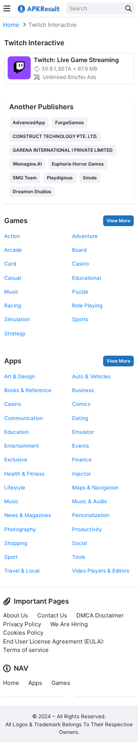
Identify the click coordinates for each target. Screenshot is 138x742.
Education (16, 432)
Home (11, 24)
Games (16, 221)
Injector (81, 474)
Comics (81, 404)
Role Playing (87, 305)
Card (10, 264)
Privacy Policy (22, 624)
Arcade (13, 250)
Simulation (17, 319)
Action (12, 236)
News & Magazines (27, 515)
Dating (80, 418)
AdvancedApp (29, 122)
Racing (12, 305)
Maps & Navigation (95, 487)
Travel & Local (21, 571)
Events (80, 446)
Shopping (15, 543)
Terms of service (26, 649)
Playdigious (60, 178)
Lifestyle (14, 487)
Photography (20, 529)
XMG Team (25, 178)
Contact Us (52, 615)
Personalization (91, 515)
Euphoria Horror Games (78, 164)
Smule (90, 178)
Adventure (85, 236)
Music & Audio (89, 501)
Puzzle (80, 292)
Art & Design (19, 376)
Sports (80, 319)
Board (79, 250)
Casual (12, 278)
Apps (12, 361)
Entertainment (21, 446)
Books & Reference (27, 390)
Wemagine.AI (27, 164)
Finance (82, 459)
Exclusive (15, 459)
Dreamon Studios (32, 191)
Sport (11, 557)
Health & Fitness (24, 474)
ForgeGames (69, 122)
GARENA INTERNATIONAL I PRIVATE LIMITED (63, 150)
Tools (78, 557)
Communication (23, 418)
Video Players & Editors (100, 571)
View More (118, 220)
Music (11, 292)
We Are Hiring (69, 624)
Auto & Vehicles (91, 376)
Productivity (87, 529)
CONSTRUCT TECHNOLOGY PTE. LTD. (55, 136)
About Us (15, 615)
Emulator (83, 432)
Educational (86, 278)
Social (79, 543)
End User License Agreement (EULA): (53, 641)
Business (83, 390)
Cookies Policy (23, 632)
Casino (80, 264)
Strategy (15, 333)
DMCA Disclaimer (100, 615)
